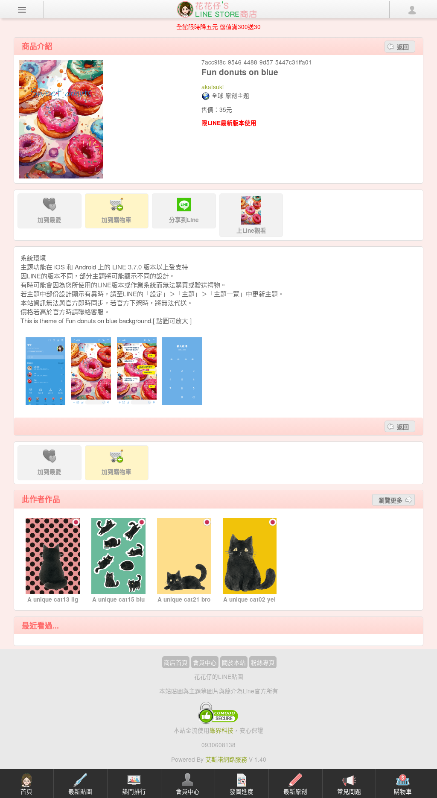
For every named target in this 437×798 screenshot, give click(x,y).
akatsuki (212, 86)
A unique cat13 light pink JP (52, 603)
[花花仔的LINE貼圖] (217, 8)
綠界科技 (221, 730)
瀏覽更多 (390, 500)
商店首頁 (176, 662)
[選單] (22, 9)
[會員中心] (411, 9)
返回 (403, 46)
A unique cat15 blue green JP (118, 603)
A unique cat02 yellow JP (249, 603)
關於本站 (234, 662)
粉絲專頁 (263, 662)
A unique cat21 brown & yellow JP (183, 603)
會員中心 (205, 662)
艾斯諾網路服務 (226, 759)
